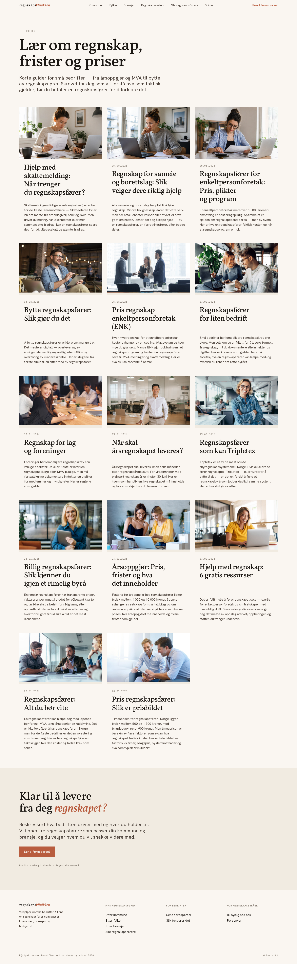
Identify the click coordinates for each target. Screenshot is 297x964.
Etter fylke (113, 920)
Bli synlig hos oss (239, 915)
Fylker (113, 5)
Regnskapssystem (152, 5)
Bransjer (129, 5)
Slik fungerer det (178, 920)
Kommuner (96, 5)
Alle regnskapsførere (184, 5)
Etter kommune (116, 915)
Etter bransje (114, 926)
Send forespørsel (265, 5)
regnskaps (34, 5)
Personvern (235, 920)
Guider (209, 5)
